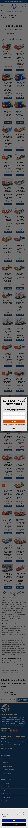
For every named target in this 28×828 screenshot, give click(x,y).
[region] (14, 818)
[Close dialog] (25, 399)
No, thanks (14, 428)
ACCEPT (14, 820)
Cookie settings (14, 824)
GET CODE (14, 421)
